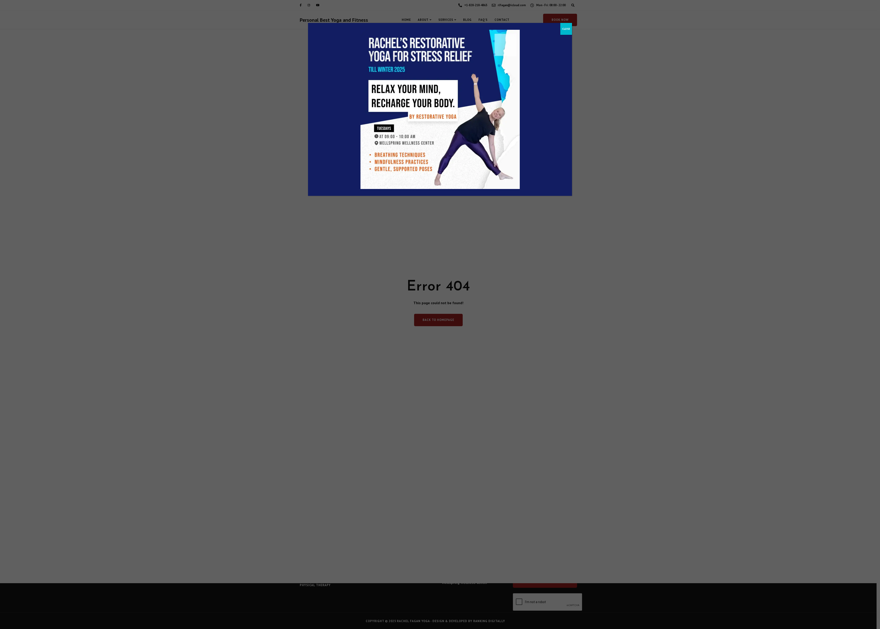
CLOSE (566, 28)
